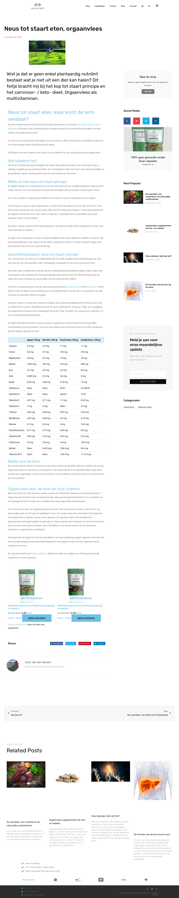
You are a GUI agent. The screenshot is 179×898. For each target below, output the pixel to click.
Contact (113, 6)
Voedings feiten (145, 407)
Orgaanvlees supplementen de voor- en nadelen (158, 226)
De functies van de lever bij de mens (152, 834)
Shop (88, 6)
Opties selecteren (36, 618)
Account (133, 6)
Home (10, 624)
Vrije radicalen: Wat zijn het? (159, 256)
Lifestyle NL (20, 624)
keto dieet (92, 286)
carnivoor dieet (73, 286)
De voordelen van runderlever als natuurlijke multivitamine (158, 196)
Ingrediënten (100, 6)
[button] (56, 643)
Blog (123, 6)
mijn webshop (40, 553)
